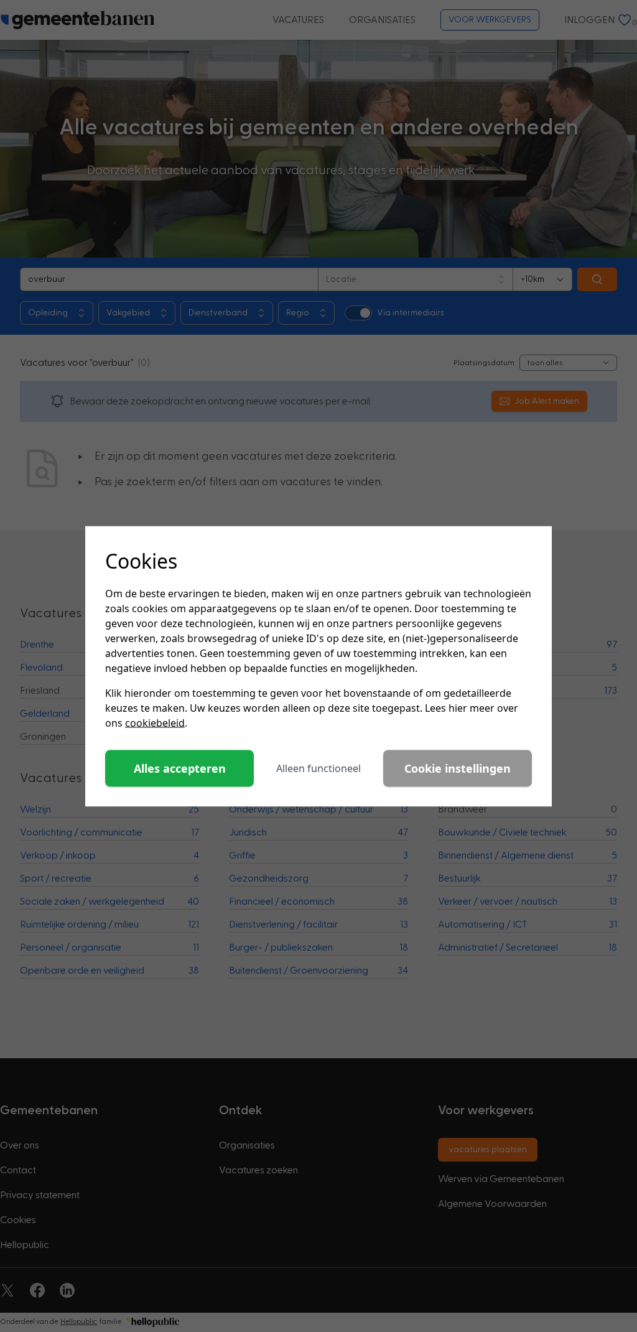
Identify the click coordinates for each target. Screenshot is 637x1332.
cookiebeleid (155, 722)
